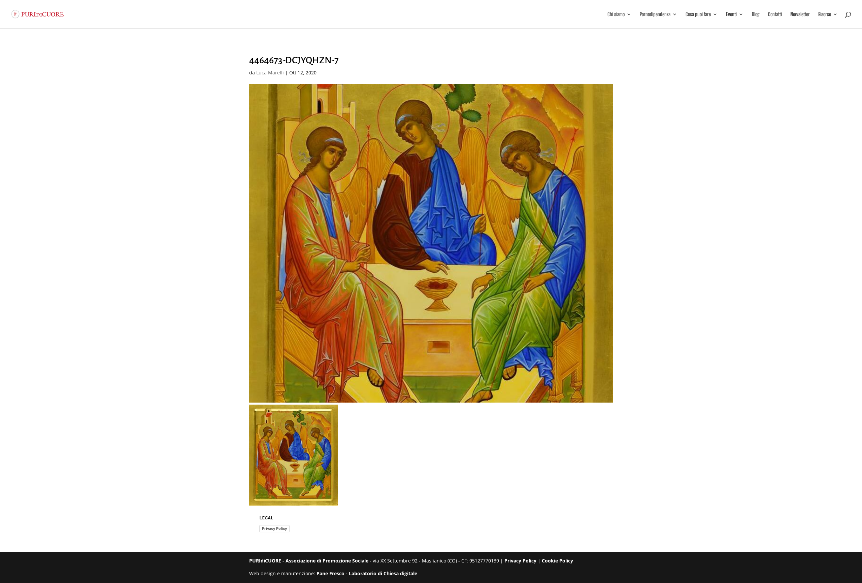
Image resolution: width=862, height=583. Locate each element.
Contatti (775, 14)
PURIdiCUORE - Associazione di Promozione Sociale (308, 560)
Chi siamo (616, 14)
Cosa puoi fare (698, 14)
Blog (756, 14)
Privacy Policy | (523, 560)
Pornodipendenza (655, 14)
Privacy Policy (274, 528)
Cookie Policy (557, 560)
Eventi (731, 14)
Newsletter (800, 14)
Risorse (824, 14)
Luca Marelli (270, 72)
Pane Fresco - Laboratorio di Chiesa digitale (367, 573)
